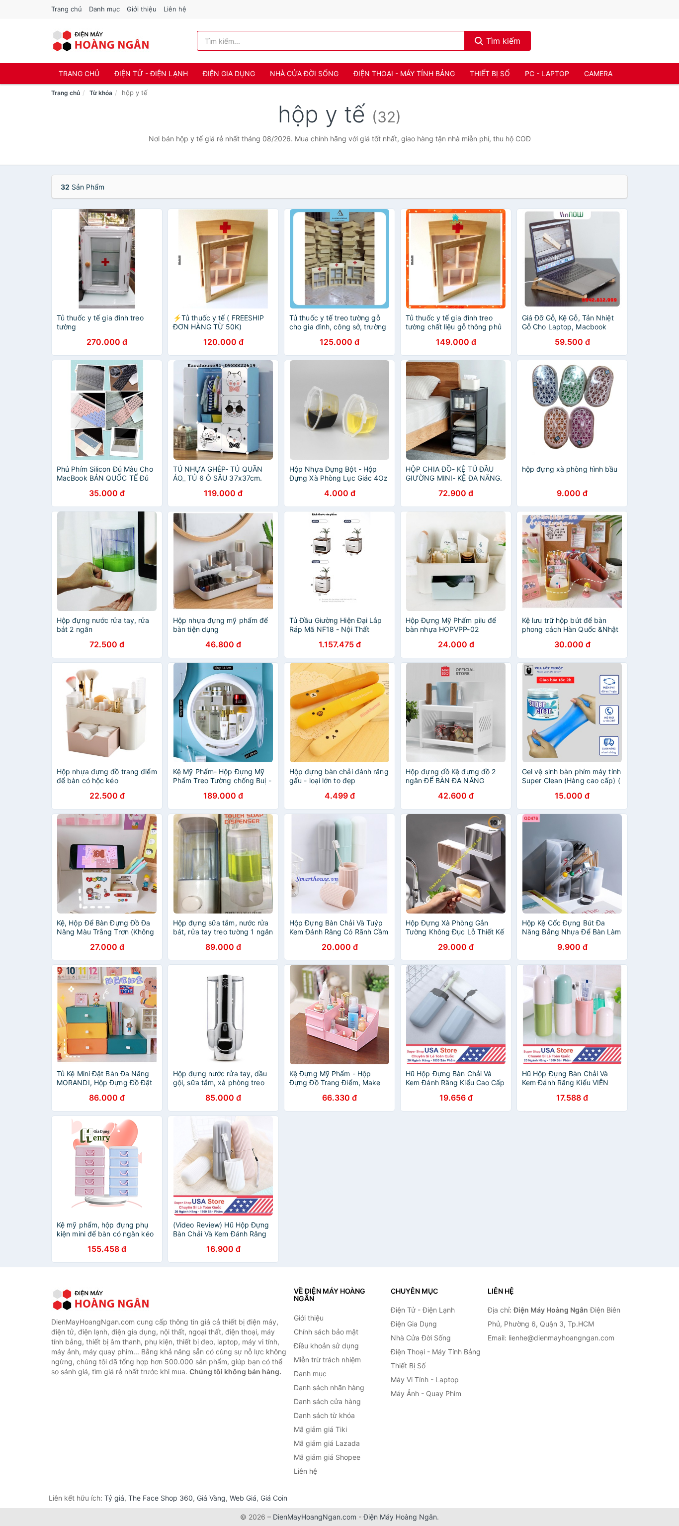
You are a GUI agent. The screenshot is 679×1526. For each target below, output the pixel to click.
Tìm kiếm (502, 41)
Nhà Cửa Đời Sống (304, 73)
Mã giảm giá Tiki (320, 1429)
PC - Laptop (547, 73)
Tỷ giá (114, 1498)
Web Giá (243, 1498)
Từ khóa (100, 93)
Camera (598, 73)
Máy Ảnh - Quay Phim (426, 1393)
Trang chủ (66, 9)
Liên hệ (175, 9)
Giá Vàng (211, 1498)
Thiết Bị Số (490, 73)
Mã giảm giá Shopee (327, 1457)
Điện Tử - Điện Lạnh (151, 73)
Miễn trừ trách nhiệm (327, 1359)
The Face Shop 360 (160, 1498)
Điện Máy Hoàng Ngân (400, 1517)
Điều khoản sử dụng (326, 1345)
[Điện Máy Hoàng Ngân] (101, 1299)
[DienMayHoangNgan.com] (100, 40)
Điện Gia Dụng (229, 73)
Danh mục (104, 9)
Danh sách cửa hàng (327, 1401)
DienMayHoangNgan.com (314, 1517)
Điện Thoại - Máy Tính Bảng (404, 73)
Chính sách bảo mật (326, 1331)
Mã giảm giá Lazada (327, 1443)
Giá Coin (273, 1498)
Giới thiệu (142, 9)
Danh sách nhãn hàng (329, 1387)
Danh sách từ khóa (324, 1415)
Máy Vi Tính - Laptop (425, 1379)
